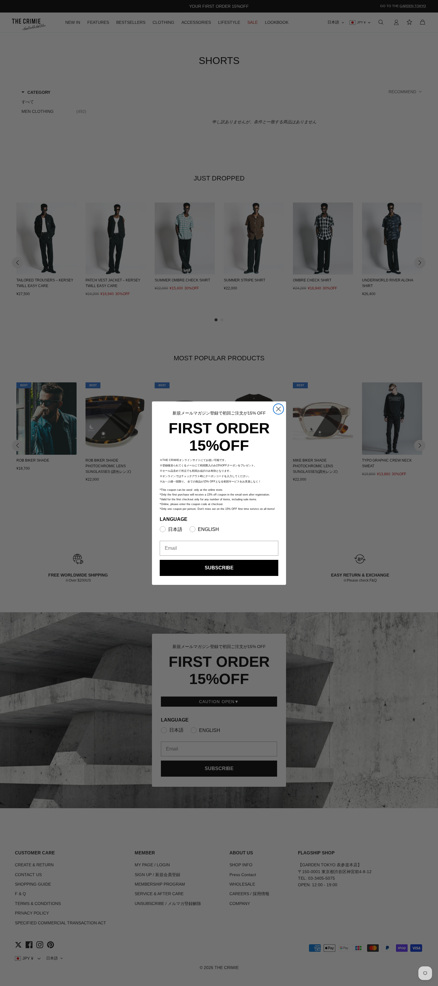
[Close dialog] (278, 409)
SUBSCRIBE (219, 567)
